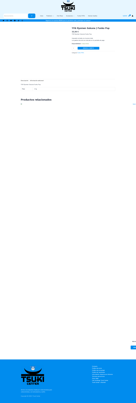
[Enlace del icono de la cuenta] (132, 16)
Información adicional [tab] (37, 80)
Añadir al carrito (88, 48)
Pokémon (49, 16)
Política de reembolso (98, 372)
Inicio (41, 16)
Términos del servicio (98, 376)
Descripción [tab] (24, 80)
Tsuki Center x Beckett (99, 382)
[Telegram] (15, 20)
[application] (53, 16)
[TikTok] (18, 20)
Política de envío (97, 368)
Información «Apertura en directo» (102, 374)
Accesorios (69, 16)
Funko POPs (81, 16)
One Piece (60, 16)
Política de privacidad (98, 370)
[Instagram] (7, 20)
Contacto (94, 366)
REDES (61, 20)
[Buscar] (31, 16)
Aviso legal (95, 378)
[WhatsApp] (22, 20)
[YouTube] (11, 20)
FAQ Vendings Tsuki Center (100, 380)
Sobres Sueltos (92, 16)
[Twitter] (3, 20)
